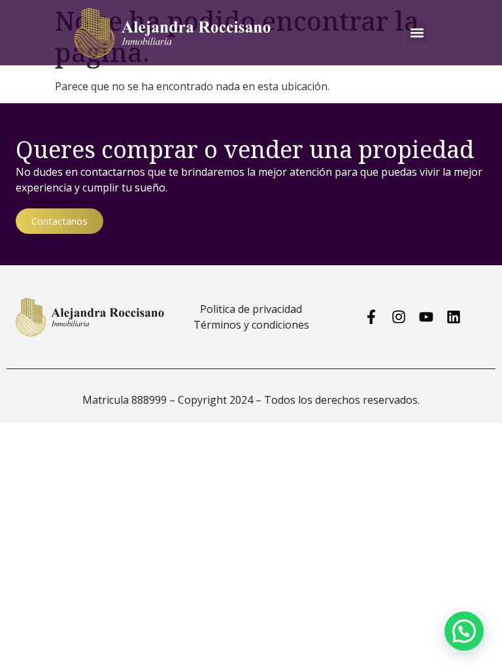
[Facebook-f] (371, 317)
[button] (416, 33)
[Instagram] (399, 317)
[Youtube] (426, 317)
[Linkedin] (453, 317)
